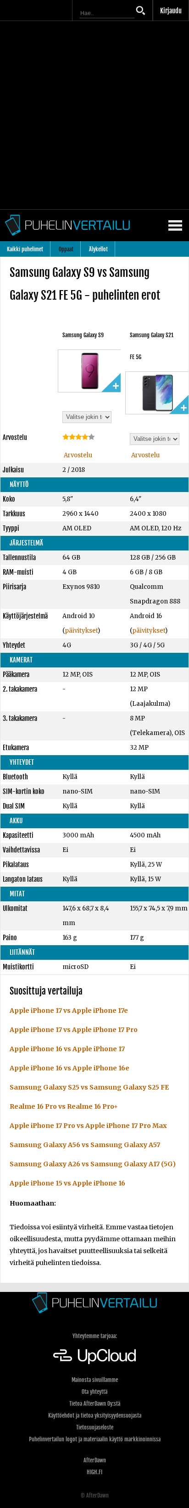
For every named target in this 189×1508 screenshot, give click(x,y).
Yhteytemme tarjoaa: (94, 1336)
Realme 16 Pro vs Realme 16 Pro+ (64, 1106)
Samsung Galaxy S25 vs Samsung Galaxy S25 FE (89, 1087)
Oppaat (66, 249)
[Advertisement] (94, 115)
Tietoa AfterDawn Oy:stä (94, 1403)
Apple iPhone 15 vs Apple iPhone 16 (67, 1183)
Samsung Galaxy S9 (83, 335)
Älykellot (98, 249)
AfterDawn (94, 1460)
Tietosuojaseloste (94, 1427)
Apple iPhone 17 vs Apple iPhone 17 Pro (74, 1030)
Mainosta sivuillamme (95, 1379)
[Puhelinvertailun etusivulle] (94, 1302)
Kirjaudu (171, 11)
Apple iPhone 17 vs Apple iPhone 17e (69, 1010)
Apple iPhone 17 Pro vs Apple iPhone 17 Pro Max (88, 1126)
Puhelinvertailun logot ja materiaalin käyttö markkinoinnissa (95, 1439)
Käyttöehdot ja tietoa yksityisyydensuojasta (94, 1415)
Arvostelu (77, 455)
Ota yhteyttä (94, 1391)
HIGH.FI (94, 1472)
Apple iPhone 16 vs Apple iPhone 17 (67, 1049)
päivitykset (81, 631)
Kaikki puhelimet (25, 249)
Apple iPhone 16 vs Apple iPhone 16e (69, 1068)
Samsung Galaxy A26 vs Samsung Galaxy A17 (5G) (93, 1164)
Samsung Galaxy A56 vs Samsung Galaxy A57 (85, 1145)
